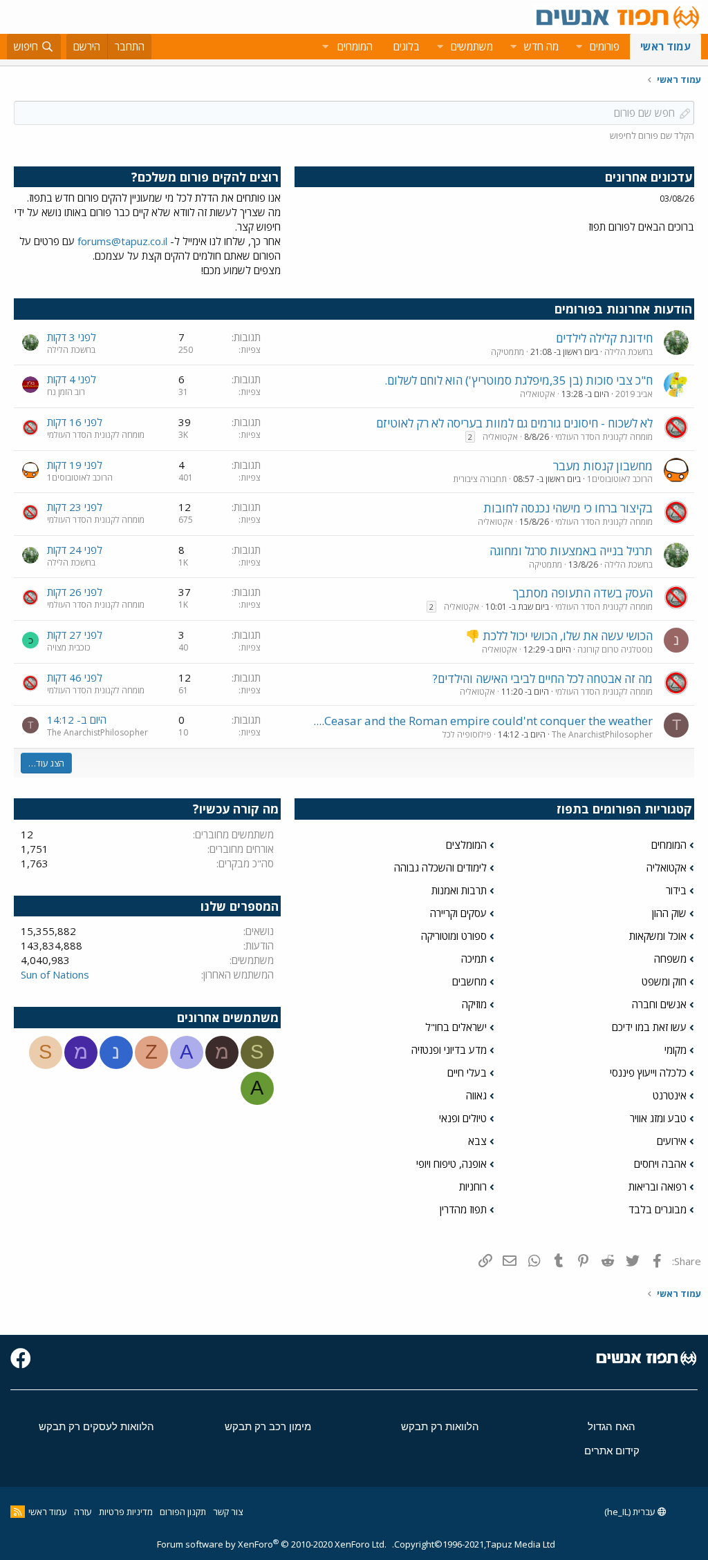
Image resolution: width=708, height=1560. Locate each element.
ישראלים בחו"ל (456, 1027)
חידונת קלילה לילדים (604, 338)
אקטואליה (537, 394)
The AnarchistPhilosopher (602, 734)
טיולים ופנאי (463, 1118)
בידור (676, 890)
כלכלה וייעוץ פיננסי (648, 1072)
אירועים (672, 1141)
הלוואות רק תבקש (440, 1426)
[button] (578, 46)
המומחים (669, 844)
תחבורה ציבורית (480, 479)
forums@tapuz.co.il (122, 241)
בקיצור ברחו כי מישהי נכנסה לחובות (568, 508)
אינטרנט (670, 1095)
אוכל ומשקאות (658, 936)
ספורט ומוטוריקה (454, 936)
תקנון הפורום (183, 1511)
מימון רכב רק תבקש (268, 1426)
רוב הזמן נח (66, 392)
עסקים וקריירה (458, 913)
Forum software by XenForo (271, 1544)
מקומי (675, 1050)
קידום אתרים (612, 1450)
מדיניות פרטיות (126, 1511)
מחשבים (469, 981)
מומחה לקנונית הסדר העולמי (604, 437)
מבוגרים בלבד (657, 1209)
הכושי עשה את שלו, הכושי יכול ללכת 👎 (559, 636)
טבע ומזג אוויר (658, 1118)
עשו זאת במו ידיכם (649, 1027)
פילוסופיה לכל (467, 734)
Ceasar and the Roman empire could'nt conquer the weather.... (483, 721)
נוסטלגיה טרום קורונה (615, 649)
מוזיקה (474, 1004)
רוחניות (473, 1186)
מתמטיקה (507, 352)
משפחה (670, 958)
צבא (477, 1141)
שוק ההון (669, 913)
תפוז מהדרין (463, 1209)
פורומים (605, 46)
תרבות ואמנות (459, 890)
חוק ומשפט (664, 981)
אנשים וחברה (659, 1004)
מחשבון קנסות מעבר (603, 466)
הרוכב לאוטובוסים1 (620, 479)
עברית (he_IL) (631, 1511)
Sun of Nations (55, 974)
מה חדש (541, 46)
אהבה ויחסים (660, 1164)
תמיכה (474, 958)
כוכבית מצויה (69, 647)
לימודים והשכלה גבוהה (440, 867)
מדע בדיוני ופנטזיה (449, 1050)
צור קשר (228, 1511)
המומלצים (466, 844)
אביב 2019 (634, 394)
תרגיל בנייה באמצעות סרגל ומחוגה (571, 551)
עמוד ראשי (665, 46)
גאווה (476, 1095)
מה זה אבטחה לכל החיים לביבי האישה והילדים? (543, 678)
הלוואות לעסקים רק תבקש (96, 1426)
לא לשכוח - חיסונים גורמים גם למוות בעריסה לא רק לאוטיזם (514, 423)
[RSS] (17, 1511)
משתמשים (472, 46)
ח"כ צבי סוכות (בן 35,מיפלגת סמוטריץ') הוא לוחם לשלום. (518, 380)
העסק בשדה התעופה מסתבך (583, 593)
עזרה (83, 1511)
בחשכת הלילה (628, 352)
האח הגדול (611, 1426)
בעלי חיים (467, 1072)
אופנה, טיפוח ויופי (451, 1164)
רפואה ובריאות (657, 1186)
